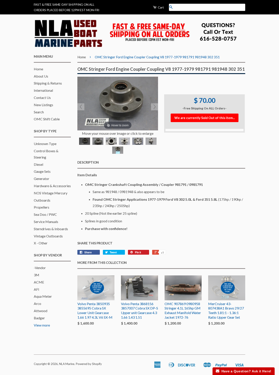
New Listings (43, 105)
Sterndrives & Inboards (51, 229)
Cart (160, 7)
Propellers (41, 207)
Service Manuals (46, 221)
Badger (39, 318)
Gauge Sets (42, 171)
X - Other (41, 243)
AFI (36, 289)
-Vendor (40, 268)
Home (38, 69)
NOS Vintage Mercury (50, 193)
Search (39, 112)
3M (36, 275)
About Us (41, 76)
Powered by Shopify (89, 364)
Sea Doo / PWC (45, 214)
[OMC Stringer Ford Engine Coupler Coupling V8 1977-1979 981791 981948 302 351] (84, 141)
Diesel (38, 164)
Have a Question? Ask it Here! (245, 371)
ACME (39, 282)
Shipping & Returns (48, 83)
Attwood (40, 311)
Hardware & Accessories (52, 186)
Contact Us (42, 97)
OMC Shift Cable (47, 119)
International (43, 90)
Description (88, 162)
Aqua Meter (43, 296)
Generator (41, 178)
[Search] (171, 7)
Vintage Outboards (48, 236)
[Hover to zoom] (117, 103)
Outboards (42, 200)
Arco (37, 303)
